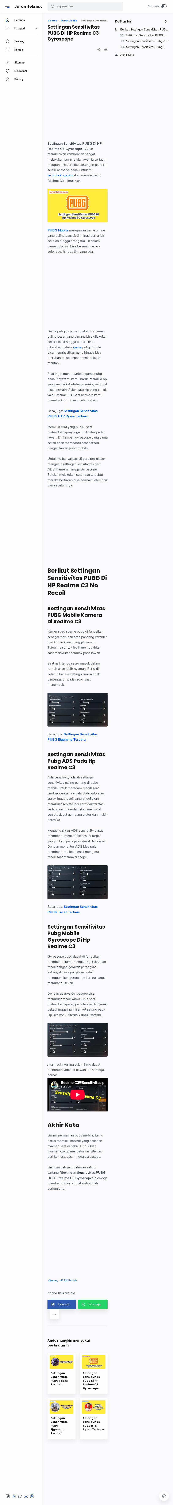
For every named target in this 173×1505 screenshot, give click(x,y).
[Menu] (7, 6)
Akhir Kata (127, 55)
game (77, 347)
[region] (77, 100)
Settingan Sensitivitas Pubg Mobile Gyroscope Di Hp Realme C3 (147, 47)
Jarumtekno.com (31, 6)
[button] (52, 6)
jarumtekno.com (60, 175)
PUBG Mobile (57, 230)
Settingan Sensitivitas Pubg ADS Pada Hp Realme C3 (147, 41)
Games (53, 1280)
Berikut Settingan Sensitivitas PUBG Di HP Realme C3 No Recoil (144, 30)
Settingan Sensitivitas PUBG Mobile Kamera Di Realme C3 (147, 35)
